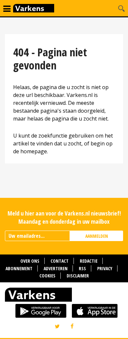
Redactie (88, 261)
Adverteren (56, 268)
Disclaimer (78, 276)
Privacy (104, 268)
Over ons (29, 261)
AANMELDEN (96, 236)
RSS (82, 268)
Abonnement (19, 268)
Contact (60, 261)
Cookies (47, 276)
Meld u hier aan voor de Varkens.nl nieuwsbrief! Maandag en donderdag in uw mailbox (64, 217)
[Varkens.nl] (64, 296)
